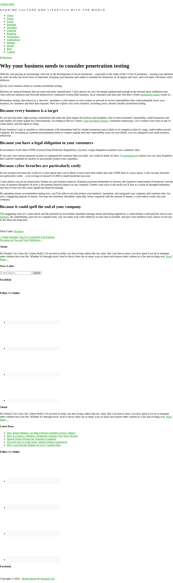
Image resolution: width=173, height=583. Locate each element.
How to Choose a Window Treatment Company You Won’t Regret (42, 436)
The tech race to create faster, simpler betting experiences (37, 442)
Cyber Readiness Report (95, 120)
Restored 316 (48, 578)
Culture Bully (7, 4)
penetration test (130, 155)
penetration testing (150, 94)
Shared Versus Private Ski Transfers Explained (31, 439)
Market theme (29, 578)
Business (7, 57)
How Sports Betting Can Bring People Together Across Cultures (41, 432)
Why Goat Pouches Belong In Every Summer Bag (34, 445)
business (4, 216)
